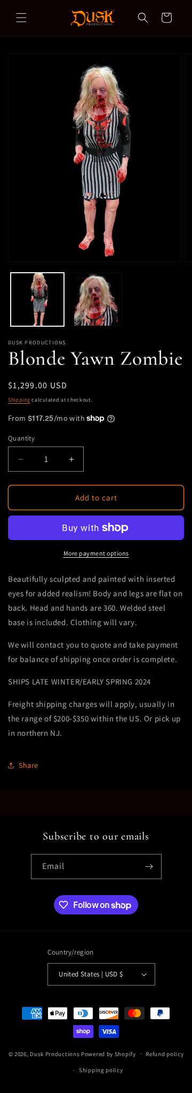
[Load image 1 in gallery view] (37, 299)
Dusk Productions (55, 1053)
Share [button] (28, 765)
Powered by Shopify (108, 1053)
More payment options (96, 553)
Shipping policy (101, 1070)
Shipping (19, 399)
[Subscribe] (149, 866)
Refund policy (164, 1054)
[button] (21, 17)
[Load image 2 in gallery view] (96, 299)
